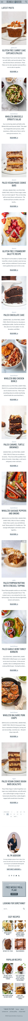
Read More (13, 72)
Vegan (14, 778)
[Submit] (24, 909)
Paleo (14, 580)
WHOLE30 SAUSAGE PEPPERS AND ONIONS (14, 512)
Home (17, 1009)
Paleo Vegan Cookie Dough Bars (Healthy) (14, 783)
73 (10, 814)
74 (14, 814)
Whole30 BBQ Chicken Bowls (14, 380)
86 (11, 816)
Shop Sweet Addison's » (14, 869)
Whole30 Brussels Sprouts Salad (14, 118)
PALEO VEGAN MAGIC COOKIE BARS (14, 184)
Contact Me (5, 1011)
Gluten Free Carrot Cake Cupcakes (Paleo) (14, 52)
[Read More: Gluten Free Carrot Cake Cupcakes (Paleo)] (14, 28)
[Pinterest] (12, 876)
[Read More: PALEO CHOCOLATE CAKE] (14, 293)
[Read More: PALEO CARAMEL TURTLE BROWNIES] (14, 422)
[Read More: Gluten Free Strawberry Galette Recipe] (14, 229)
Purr (22, 1015)
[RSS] (19, 876)
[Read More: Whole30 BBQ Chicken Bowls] (14, 356)
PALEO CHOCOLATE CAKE (14, 315)
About (22, 1009)
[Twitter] (16, 876)
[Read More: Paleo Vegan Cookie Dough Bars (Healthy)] (14, 759)
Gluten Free (14, 47)
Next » (15, 816)
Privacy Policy (13, 1011)
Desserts (14, 180)
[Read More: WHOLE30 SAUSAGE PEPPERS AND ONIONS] (14, 488)
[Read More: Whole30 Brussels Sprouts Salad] (14, 94)
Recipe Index (22, 1011)
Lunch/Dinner (14, 114)
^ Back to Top (8, 1009)
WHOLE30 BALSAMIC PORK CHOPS (14, 716)
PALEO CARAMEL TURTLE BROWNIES (14, 446)
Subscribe (14, 894)
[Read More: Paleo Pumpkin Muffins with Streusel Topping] (14, 559)
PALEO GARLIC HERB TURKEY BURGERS (14, 650)
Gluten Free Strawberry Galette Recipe (14, 252)
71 (4, 814)
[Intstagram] (9, 876)
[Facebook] (14, 876)
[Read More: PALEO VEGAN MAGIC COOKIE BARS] (14, 160)
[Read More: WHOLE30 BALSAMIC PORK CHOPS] (14, 693)
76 (20, 814)
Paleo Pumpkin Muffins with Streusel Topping (14, 584)
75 (17, 814)
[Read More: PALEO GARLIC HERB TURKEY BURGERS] (14, 627)
